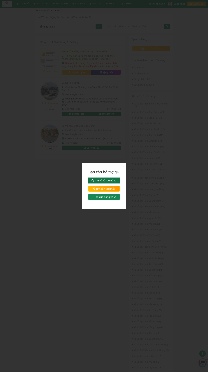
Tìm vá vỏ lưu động (105, 180)
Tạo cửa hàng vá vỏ (105, 197)
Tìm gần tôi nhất (105, 188)
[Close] (123, 166)
